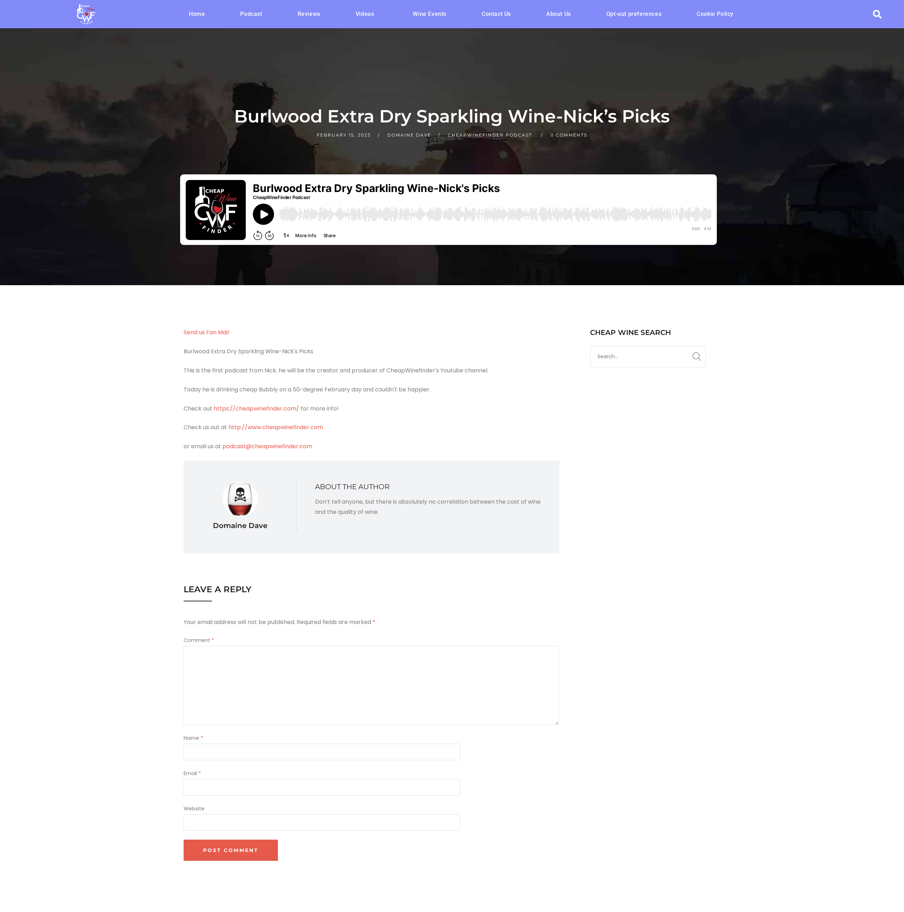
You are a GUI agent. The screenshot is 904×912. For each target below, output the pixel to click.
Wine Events (429, 14)
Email (192, 773)
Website (194, 808)
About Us (558, 14)
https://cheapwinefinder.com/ (256, 408)
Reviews (309, 14)
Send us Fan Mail (206, 332)
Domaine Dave (409, 135)
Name (193, 738)
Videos (365, 14)
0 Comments (569, 135)
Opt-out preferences (633, 14)
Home (197, 14)
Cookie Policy (715, 14)
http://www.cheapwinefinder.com (275, 427)
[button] (367, 14)
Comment (199, 640)
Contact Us (496, 14)
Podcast (251, 14)
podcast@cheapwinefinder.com (267, 446)
